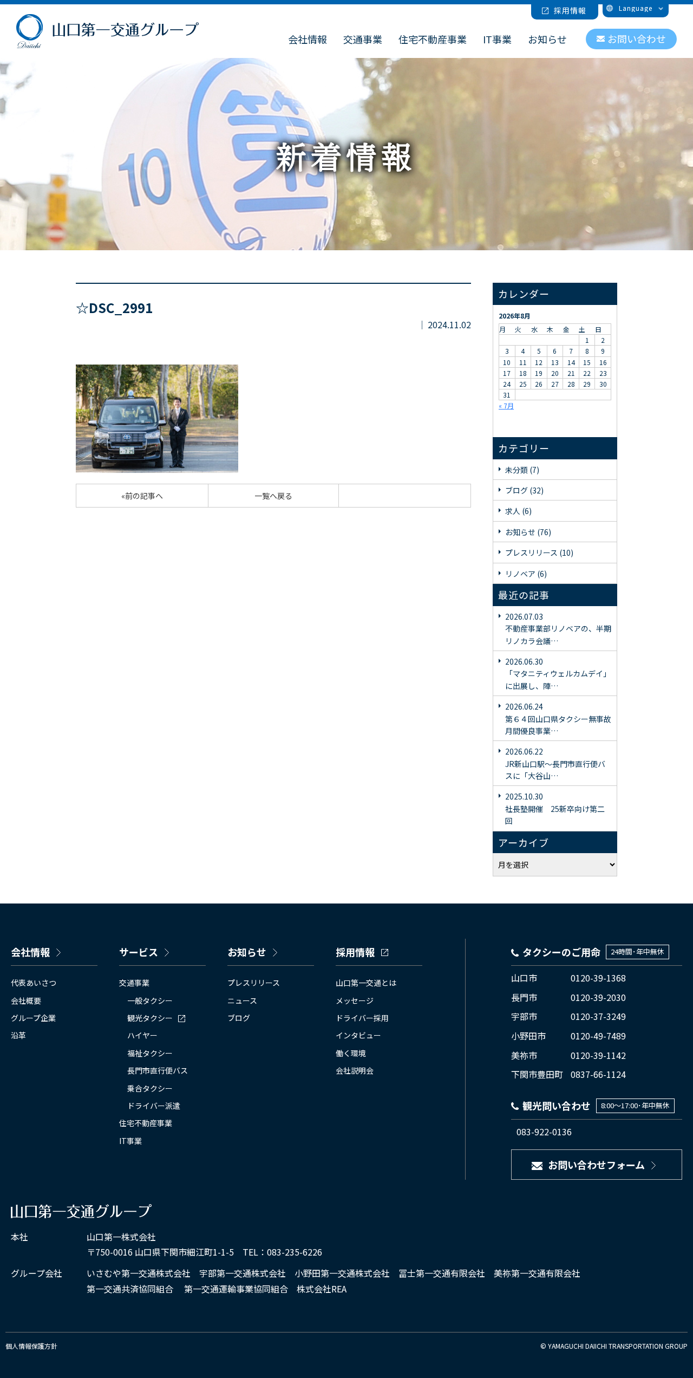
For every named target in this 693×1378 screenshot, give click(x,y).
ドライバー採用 (362, 1017)
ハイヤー (142, 1035)
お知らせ (547, 39)
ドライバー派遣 (153, 1105)
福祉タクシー (150, 1053)
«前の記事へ (142, 495)
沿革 (18, 1035)
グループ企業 (33, 1017)
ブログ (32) (524, 490)
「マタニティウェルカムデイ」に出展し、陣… (558, 673)
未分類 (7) (522, 469)
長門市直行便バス (157, 1070)
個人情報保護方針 (31, 1345)
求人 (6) (518, 510)
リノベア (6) (526, 573)
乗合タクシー (150, 1088)
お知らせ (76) (528, 531)
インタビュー (358, 1035)
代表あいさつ (33, 982)
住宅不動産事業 (432, 39)
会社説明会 (355, 1070)
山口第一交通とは (366, 982)
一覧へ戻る (273, 495)
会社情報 (307, 39)
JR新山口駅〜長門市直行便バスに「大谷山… (555, 763)
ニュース (242, 1000)
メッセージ (355, 1000)
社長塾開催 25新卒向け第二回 (555, 808)
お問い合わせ (636, 38)
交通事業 (362, 39)
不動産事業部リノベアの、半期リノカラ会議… (558, 628)
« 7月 (506, 405)
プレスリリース (253, 982)
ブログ (238, 1017)
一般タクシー (150, 1000)
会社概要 (26, 1000)
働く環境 (351, 1053)
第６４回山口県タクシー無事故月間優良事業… (558, 718)
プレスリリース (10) (539, 552)
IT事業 (497, 39)
